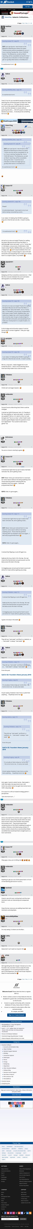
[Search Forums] (31, 2)
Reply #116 (4, 711)
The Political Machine (24, 1179)
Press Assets (4, 1202)
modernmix (24, 1157)
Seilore (7, 74)
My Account (23, 1194)
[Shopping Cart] (29, 2)
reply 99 (16, 41)
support (3, 1159)
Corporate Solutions (5, 1171)
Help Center (23, 1192)
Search (9, 9)
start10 (29, 1150)
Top (31, 36)
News (2, 1200)
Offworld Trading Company (25, 1181)
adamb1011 (9, 262)
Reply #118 (4, 857)
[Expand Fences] (2, 1059)
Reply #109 (4, 404)
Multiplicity (3, 1179)
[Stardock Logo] (8, 2)
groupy (26, 1148)
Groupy (3, 1181)
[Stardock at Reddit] (11, 1106)
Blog (2, 1194)
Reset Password (24, 1200)
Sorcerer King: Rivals (24, 1185)
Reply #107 (4, 346)
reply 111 (16, 514)
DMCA (21, 1226)
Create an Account (25, 1196)
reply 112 (16, 592)
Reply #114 (4, 636)
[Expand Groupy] (2, 1061)
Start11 (3, 1173)
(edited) (22, 466)
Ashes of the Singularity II (25, 1169)
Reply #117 (4, 814)
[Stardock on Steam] (23, 1103)
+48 (3, 190)
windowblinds (9, 1146)
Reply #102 (4, 83)
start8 (3, 1150)
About (2, 1192)
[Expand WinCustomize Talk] (2, 1076)
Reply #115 (4, 657)
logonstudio (12, 1157)
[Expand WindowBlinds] (2, 1078)
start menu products (18, 1146)
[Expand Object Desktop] (2, 1049)
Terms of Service (15, 1226)
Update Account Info (25, 1202)
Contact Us (3, 1207)
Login (14, 9)
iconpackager (18, 1153)
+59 (3, 379)
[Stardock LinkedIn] (19, 1106)
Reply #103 (4, 135)
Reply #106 (4, 295)
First (23, 23)
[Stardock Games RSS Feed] (22, 1106)
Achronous (9, 437)
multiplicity (20, 1148)
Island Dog (9, 125)
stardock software (6, 1148)
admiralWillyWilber (11, 916)
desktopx (4, 1153)
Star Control (22, 1177)
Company (4, 1189)
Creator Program (5, 1205)
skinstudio (4, 1155)
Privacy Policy (7, 1226)
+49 (3, 343)
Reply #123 (4, 962)
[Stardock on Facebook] (12, 1103)
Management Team (5, 1196)
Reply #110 (4, 447)
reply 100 (17, 201)
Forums (3, 1209)
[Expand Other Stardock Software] (2, 1068)
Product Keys (24, 1198)
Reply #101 (4, 36)
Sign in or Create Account (16, 1015)
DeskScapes (4, 1177)
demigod (15, 1155)
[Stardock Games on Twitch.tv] (17, 1103)
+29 (3, 441)
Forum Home (3, 9)
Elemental (21, 1171)
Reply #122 (4, 946)
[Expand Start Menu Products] (2, 1074)
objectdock (14, 1148)
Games (21, 1166)
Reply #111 (4, 466)
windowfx (21, 1155)
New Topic (27, 6)
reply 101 (19, 90)
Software (4, 1166)
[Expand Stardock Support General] (2, 1051)
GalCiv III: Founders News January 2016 (16, 675)
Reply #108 (4, 384)
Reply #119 (4, 876)
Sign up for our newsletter (9, 1216)
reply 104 (16, 301)
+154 (3, 78)
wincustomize (11, 1153)
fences (3, 1146)
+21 (3, 31)
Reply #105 (4, 272)
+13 (3, 266)
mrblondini (9, 394)
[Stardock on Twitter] (9, 1103)
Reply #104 (4, 195)
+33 (3, 399)
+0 (2, 940)
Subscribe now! (16, 1095)
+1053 (3, 130)
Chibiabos (8, 375)
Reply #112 (4, 508)
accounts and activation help (19, 1150)
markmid (8, 888)
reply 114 (16, 662)
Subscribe (23, 1219)
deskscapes (8, 1150)
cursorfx (10, 1155)
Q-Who (7, 936)
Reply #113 (4, 586)
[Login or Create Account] (27, 2)
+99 (3, 921)
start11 (24, 1153)
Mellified (8, 26)
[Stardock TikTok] (16, 1106)
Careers (3, 1198)
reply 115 (14, 717)
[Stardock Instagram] (20, 1103)
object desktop (5, 1157)
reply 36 (15, 680)
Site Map (26, 1226)
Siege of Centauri (23, 1183)
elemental (27, 1155)
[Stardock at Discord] (13, 1106)
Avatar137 (8, 186)
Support (23, 1189)
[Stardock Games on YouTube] (15, 1103)
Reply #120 (4, 895)
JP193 (7, 955)
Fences (2, 1175)
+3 (2, 960)
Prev (26, 23)
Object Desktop (4, 1169)
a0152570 (8, 339)
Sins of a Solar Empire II (24, 1175)
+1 (2, 892)
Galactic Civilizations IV (24, 1173)
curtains (18, 1157)
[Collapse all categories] (32, 1044)
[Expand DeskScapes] (2, 1057)
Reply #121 (4, 926)
